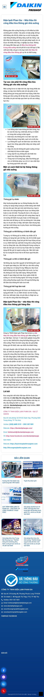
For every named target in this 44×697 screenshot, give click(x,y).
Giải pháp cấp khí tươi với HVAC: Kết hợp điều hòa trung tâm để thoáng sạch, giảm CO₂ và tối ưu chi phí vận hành (32, 510)
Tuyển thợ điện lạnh (30, 481)
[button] (4, 7)
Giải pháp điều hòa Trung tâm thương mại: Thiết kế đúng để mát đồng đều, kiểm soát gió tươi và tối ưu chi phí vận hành (11, 541)
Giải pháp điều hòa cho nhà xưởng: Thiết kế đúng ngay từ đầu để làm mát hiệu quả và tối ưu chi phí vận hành (32, 541)
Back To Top (41, 694)
